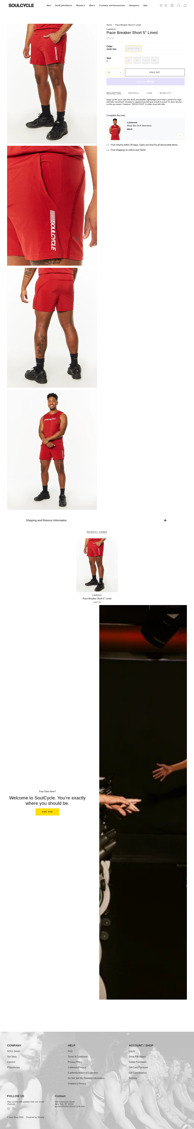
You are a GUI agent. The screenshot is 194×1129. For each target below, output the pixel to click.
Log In (132, 1051)
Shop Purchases (137, 1056)
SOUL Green (13, 1051)
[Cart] (185, 5)
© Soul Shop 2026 (15, 1117)
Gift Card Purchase (138, 1067)
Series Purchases (138, 1062)
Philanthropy (13, 1067)
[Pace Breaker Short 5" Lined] (97, 565)
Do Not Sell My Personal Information (86, 1078)
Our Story (12, 1056)
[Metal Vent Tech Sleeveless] (115, 129)
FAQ (70, 1051)
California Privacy (77, 1067)
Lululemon (111, 29)
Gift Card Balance (138, 1073)
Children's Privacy (77, 1083)
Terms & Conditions (78, 1056)
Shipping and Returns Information (46, 520)
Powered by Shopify (35, 1117)
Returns (133, 1078)
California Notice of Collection (83, 1073)
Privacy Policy (75, 1062)
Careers (11, 1062)
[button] (49, 5)
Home (109, 25)
